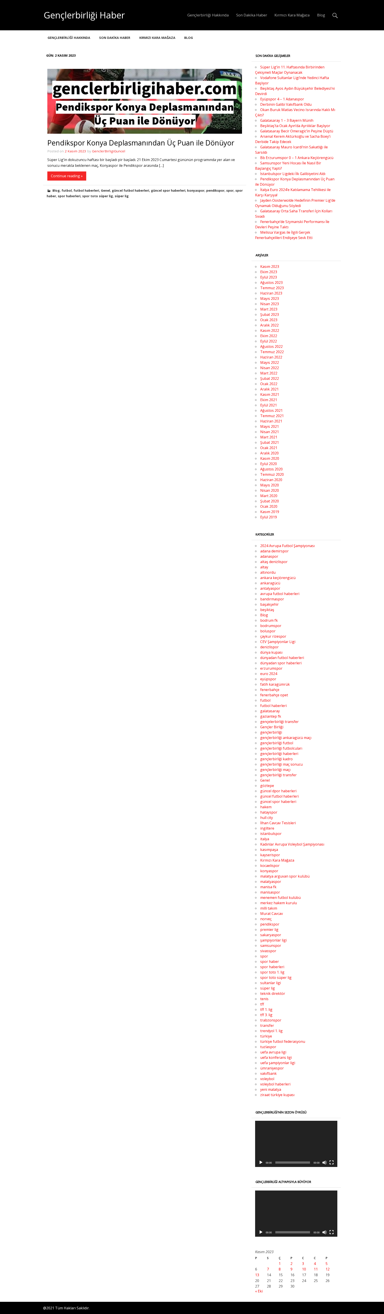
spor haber (269, 961)
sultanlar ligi (270, 982)
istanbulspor (271, 833)
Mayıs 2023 (269, 298)
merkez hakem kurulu (278, 902)
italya (264, 838)
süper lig (122, 196)
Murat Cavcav (271, 913)
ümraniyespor (272, 1068)
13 (257, 1274)
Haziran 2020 (271, 479)
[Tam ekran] (331, 1162)
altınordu (268, 572)
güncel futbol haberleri (130, 190)
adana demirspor (274, 551)
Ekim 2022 (268, 335)
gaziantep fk (270, 716)
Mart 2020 (268, 495)
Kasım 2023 (269, 266)
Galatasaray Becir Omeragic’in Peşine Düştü (296, 131)
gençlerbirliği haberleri (279, 753)
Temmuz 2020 (272, 474)
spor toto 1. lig (272, 972)
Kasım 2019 (269, 511)
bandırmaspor (272, 599)
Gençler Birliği (271, 727)
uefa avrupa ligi (273, 1052)
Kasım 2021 (269, 394)
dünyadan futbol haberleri (282, 657)
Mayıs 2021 (269, 426)
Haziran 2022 (271, 357)
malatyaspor (270, 881)
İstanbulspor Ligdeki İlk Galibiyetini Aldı (292, 173)
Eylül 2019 (268, 517)
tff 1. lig (266, 1009)
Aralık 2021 (269, 389)
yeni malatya (270, 1089)
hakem (266, 806)
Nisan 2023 (269, 303)
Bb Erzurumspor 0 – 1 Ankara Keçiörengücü (296, 157)
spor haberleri (69, 196)
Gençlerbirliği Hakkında (208, 15)
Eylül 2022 (268, 341)
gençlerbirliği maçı (275, 769)
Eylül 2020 (268, 463)
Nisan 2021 (269, 431)
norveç (266, 918)
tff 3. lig (266, 1014)
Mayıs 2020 (269, 485)
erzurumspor (271, 668)
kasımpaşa (269, 849)
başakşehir (269, 604)
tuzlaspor (268, 1046)
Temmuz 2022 (272, 351)
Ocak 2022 (268, 383)
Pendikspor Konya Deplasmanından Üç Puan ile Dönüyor (140, 142)
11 (316, 1269)
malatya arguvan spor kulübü (285, 876)
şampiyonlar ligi (273, 940)
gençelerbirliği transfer (279, 721)
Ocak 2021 (268, 447)
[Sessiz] (324, 1162)
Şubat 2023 (269, 314)
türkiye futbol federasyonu (282, 1041)
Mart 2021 (268, 437)
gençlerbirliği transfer (278, 774)
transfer (267, 1025)
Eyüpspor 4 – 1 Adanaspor (282, 99)
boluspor (268, 631)
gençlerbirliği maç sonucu (281, 764)
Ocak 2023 (268, 319)
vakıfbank (268, 1073)
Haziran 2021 (271, 421)
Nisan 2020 (269, 490)
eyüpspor (268, 679)
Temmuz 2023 (272, 287)
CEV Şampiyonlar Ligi (277, 641)
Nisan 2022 (269, 367)
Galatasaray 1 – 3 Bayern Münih (286, 120)
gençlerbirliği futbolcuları (281, 748)
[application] (296, 1144)
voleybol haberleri (275, 1084)
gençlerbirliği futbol (276, 743)
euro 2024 (268, 673)
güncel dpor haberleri (278, 790)
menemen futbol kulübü (280, 897)
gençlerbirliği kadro (276, 759)
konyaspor (195, 190)
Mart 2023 (268, 309)
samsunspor (270, 945)
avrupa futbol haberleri (279, 593)
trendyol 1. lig (271, 1030)
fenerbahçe (269, 689)
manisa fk (268, 886)
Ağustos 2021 (271, 410)
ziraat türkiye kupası (277, 1094)
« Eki (259, 1291)
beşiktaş (267, 609)
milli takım (268, 908)
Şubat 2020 (269, 501)
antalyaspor (270, 588)
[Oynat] (261, 1162)
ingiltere (267, 828)
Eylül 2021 (268, 405)
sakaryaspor (270, 934)
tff (262, 1004)
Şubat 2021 (269, 442)
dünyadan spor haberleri (281, 663)
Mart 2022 (268, 373)
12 (328, 1269)
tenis (264, 998)
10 (304, 1269)
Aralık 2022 (269, 325)
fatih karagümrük (275, 684)
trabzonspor (270, 1020)
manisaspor (270, 892)
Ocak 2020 (268, 506)
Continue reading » (67, 175)
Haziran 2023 (271, 293)
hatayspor (268, 812)
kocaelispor (270, 865)
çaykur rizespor (273, 636)
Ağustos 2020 (271, 469)
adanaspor (269, 556)
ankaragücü (270, 583)
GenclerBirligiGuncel (108, 151)
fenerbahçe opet (274, 695)
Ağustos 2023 (271, 282)
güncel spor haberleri (168, 190)
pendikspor (215, 190)
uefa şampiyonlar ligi (277, 1062)
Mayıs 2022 (269, 362)
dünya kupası (271, 652)
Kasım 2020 (269, 458)
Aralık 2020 (269, 453)
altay (264, 567)
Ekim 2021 (268, 399)
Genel (105, 190)
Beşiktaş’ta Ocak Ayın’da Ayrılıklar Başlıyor (295, 125)
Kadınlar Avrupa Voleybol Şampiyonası (292, 844)
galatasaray (270, 711)
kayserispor (270, 854)
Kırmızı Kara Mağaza (292, 15)
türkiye (266, 1036)
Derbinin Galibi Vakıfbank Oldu (286, 104)
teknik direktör (272, 993)
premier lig (269, 929)
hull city (266, 817)
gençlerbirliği (271, 732)
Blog (321, 15)
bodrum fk (269, 620)
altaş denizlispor (274, 561)
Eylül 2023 (268, 277)
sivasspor (268, 950)
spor (230, 190)
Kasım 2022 (269, 330)
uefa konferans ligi (276, 1057)
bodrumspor (270, 625)
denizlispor (269, 647)
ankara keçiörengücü (278, 577)
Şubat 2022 (269, 378)
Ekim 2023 (268, 271)
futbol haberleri (86, 190)
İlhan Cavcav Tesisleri (278, 822)
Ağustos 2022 (271, 346)
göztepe (267, 785)
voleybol (267, 1078)
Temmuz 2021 (272, 415)
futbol (67, 190)
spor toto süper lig (97, 196)
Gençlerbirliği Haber (84, 15)
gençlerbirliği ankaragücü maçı (285, 737)
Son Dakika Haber (251, 15)
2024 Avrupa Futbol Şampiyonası (287, 545)
